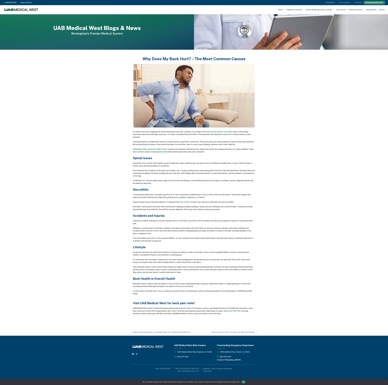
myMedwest (330, 2)
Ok (243, 382)
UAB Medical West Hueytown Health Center (150, 149)
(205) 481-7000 (10, 2)
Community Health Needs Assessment (217, 368)
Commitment (207, 371)
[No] (385, 382)
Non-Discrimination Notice (188, 371)
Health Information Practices (187, 368)
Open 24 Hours (26, 2)
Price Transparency (163, 368)
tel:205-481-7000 (234, 311)
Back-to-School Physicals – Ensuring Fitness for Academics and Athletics (160, 332)
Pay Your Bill (345, 2)
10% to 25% (185, 202)
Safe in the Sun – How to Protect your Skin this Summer (233, 332)
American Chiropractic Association (219, 132)
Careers (358, 2)
